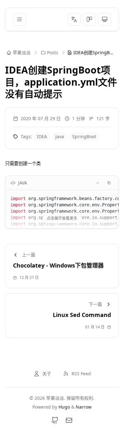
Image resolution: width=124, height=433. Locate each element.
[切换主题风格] (89, 19)
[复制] (109, 183)
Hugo (64, 407)
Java (59, 136)
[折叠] (97, 183)
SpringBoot (84, 136)
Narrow (84, 407)
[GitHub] (55, 420)
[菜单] (19, 19)
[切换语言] (74, 19)
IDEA (42, 136)
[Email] (69, 420)
